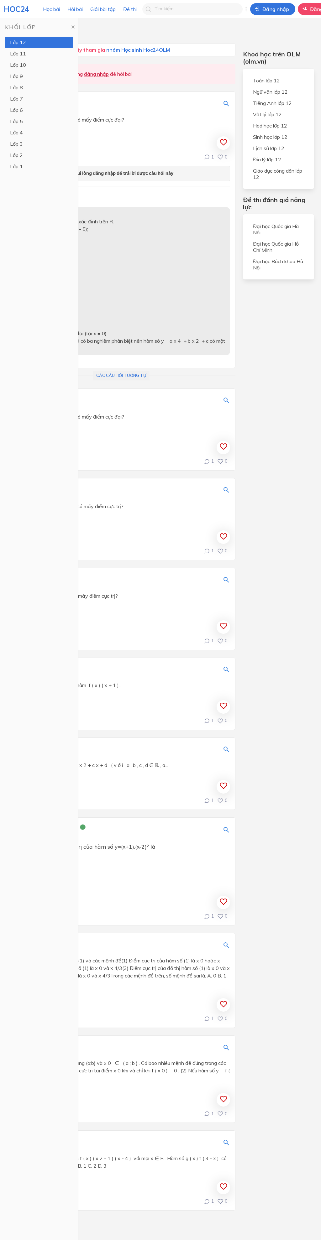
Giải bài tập (103, 9)
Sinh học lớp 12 (270, 137)
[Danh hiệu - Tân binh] (83, 827)
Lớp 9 (16, 76)
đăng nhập (96, 74)
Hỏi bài (75, 9)
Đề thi (130, 9)
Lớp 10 (18, 65)
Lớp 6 (16, 110)
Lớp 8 (16, 87)
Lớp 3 (16, 144)
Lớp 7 (16, 99)
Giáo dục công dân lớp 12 (277, 174)
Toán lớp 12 (266, 80)
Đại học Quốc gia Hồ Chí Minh (276, 247)
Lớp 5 (16, 121)
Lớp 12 (18, 42)
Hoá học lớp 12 (270, 125)
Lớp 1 (16, 166)
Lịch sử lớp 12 (268, 148)
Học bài (51, 9)
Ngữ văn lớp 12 (270, 92)
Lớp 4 (16, 132)
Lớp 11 (18, 53)
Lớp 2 (16, 155)
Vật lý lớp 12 (267, 114)
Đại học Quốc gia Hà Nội (276, 229)
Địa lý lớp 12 (267, 159)
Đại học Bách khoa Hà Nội (278, 264)
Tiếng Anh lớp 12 (272, 103)
